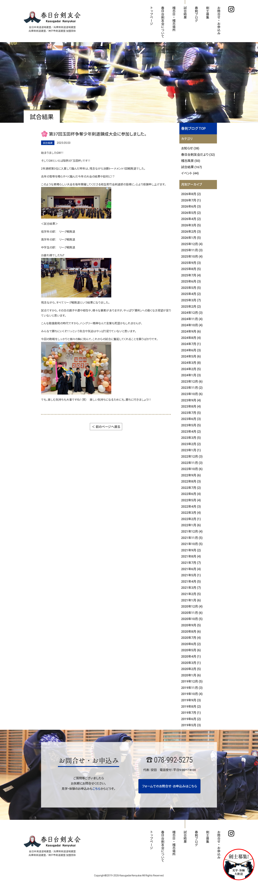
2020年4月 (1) (191, 656)
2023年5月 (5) (191, 425)
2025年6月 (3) (191, 281)
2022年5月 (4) (191, 500)
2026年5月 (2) (191, 213)
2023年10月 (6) (192, 394)
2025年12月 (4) (192, 244)
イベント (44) (190, 173)
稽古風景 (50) (190, 161)
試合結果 (185, 12)
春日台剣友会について (162, 22)
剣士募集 (207, 12)
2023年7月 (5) (191, 413)
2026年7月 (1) (191, 200)
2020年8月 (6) (191, 631)
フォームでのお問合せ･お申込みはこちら (169, 786)
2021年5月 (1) (191, 575)
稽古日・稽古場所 (174, 18)
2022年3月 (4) (191, 512)
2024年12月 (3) (192, 312)
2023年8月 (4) (191, 406)
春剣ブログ (196, 14)
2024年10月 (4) (192, 325)
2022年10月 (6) (192, 469)
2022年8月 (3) (191, 481)
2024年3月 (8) (191, 363)
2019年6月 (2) (191, 719)
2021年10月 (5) (192, 544)
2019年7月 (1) (191, 712)
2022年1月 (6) (191, 525)
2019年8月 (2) (191, 706)
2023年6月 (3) (191, 419)
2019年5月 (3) (191, 725)
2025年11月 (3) (192, 250)
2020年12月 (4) (192, 606)
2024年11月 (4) (192, 319)
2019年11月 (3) (192, 688)
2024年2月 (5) (191, 369)
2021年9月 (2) (191, 550)
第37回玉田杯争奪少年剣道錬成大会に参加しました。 (98, 134)
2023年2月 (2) (191, 444)
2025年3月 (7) (191, 300)
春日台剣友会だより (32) (198, 154)
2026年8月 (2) (191, 194)
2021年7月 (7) (191, 563)
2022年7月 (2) (191, 488)
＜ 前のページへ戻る (106, 427)
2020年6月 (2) (191, 644)
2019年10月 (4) (192, 694)
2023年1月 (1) (191, 450)
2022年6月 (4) (191, 494)
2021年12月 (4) (192, 531)
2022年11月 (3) (192, 463)
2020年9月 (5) (191, 625)
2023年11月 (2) (192, 387)
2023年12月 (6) (192, 381)
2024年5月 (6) (191, 356)
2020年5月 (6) (191, 650)
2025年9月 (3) (191, 263)
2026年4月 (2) (191, 219)
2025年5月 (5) (191, 288)
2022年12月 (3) (192, 456)
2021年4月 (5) (191, 581)
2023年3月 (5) (191, 437)
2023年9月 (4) (191, 400)
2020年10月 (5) (192, 619)
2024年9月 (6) (191, 331)
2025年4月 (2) (191, 294)
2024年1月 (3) (191, 375)
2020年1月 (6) (191, 675)
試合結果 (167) (191, 167)
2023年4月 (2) (191, 431)
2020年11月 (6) (192, 613)
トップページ (151, 15)
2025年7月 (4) (191, 275)
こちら (96, 788)
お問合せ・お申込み (218, 20)
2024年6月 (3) (191, 350)
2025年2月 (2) (191, 306)
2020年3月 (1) (191, 663)
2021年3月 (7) (191, 587)
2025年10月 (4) (192, 256)
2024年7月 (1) (191, 344)
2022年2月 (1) (191, 519)
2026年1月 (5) (191, 238)
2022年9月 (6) (191, 475)
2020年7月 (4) (191, 637)
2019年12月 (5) (192, 681)
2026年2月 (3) (191, 231)
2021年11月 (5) (192, 538)
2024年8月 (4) (191, 338)
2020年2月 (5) (191, 669)
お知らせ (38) (190, 148)
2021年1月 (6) (191, 600)
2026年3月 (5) (191, 225)
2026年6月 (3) (191, 206)
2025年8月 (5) (191, 269)
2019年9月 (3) (191, 700)
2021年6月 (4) (191, 569)
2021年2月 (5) (191, 594)
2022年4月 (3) (191, 506)
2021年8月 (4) (191, 556)
